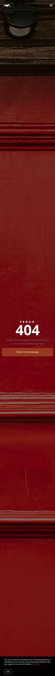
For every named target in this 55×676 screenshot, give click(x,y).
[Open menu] (51, 5)
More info (36, 664)
